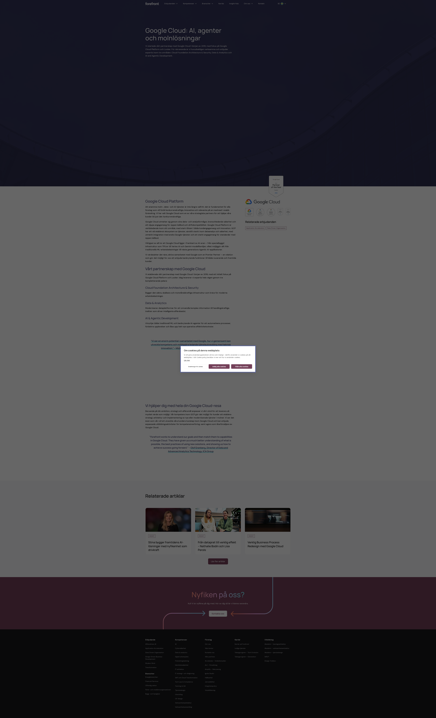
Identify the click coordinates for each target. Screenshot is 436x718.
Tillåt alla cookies (241, 366)
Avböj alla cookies (219, 366)
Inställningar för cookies (195, 366)
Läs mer (187, 360)
